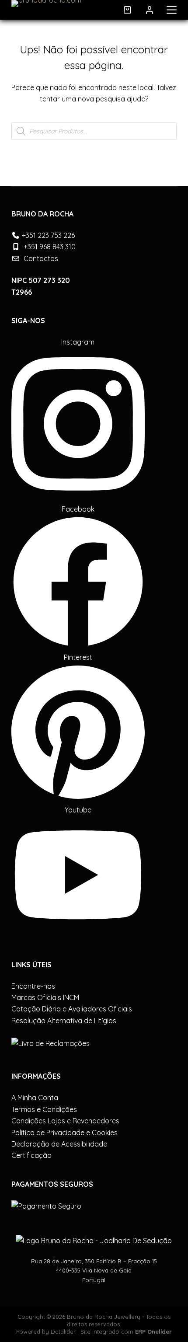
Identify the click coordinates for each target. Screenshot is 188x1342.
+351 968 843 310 (50, 246)
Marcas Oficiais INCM (45, 997)
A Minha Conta (34, 1097)
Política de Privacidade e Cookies (64, 1132)
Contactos (41, 258)
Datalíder (63, 1331)
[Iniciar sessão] (149, 10)
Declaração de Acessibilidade (59, 1144)
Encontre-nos (33, 986)
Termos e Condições (44, 1109)
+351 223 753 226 (48, 235)
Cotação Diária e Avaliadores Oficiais (71, 1008)
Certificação (31, 1155)
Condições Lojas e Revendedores (65, 1120)
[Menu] (172, 10)
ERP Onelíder (153, 1331)
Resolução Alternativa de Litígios (63, 1020)
